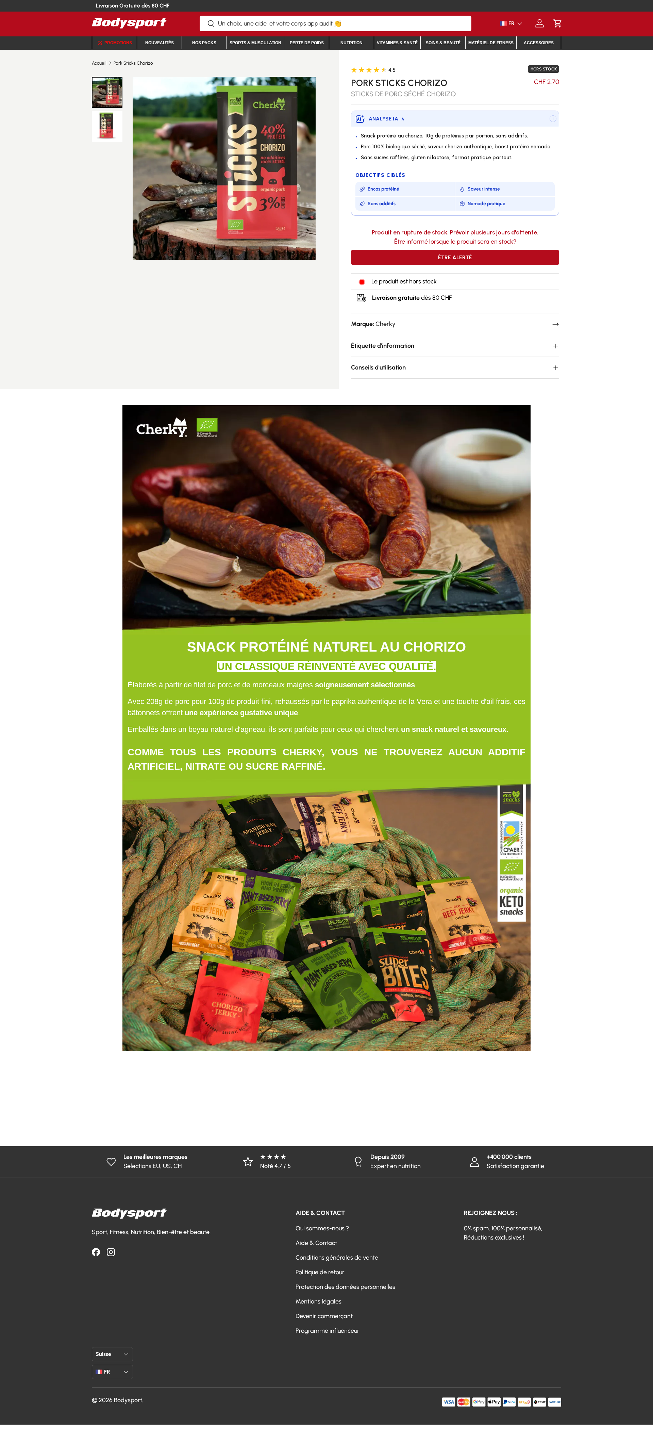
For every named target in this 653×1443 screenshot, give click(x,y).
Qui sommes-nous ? (322, 1228)
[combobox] (335, 23)
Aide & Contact (316, 1243)
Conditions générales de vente (337, 1257)
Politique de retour (320, 1272)
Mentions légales (318, 1301)
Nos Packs (204, 42)
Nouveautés (159, 42)
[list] (224, 168)
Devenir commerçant (324, 1316)
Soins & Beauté (443, 42)
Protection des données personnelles (345, 1287)
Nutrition (351, 42)
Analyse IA (386, 119)
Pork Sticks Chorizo (133, 63)
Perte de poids (307, 42)
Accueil (99, 63)
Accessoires (539, 42)
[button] (558, 23)
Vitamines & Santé (397, 42)
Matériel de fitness (491, 42)
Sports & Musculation (255, 42)
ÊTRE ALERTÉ (455, 257)
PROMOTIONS (118, 42)
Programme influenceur (327, 1330)
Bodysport (128, 1400)
